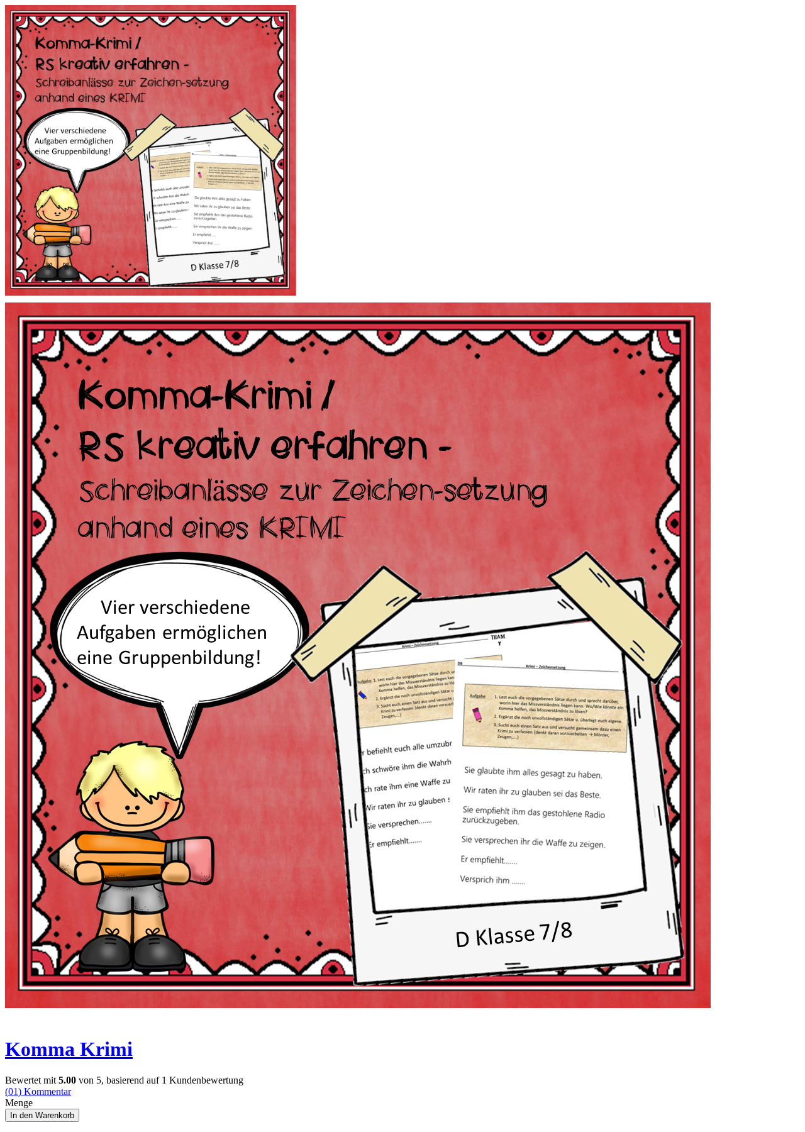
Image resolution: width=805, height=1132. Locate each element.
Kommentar (38, 1091)
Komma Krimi (69, 1049)
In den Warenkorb (42, 1115)
